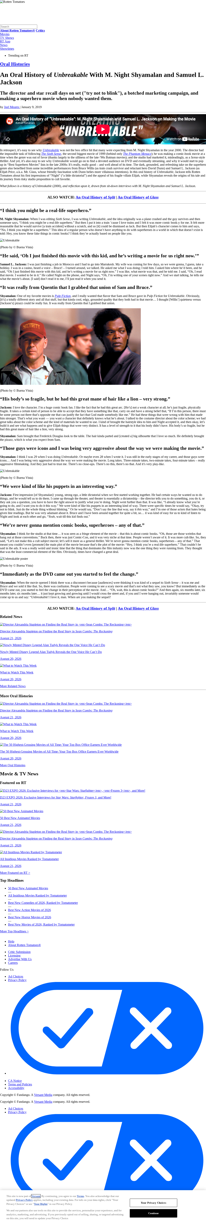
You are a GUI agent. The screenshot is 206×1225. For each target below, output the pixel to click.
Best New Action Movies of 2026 (29, 910)
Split (111, 197)
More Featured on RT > (15, 872)
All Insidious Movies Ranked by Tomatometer (37, 895)
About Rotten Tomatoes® (24, 945)
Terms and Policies (20, 1084)
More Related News (13, 686)
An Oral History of (92, 197)
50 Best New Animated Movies (28, 888)
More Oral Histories (12, 765)
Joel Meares (12, 107)
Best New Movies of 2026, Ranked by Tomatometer (41, 924)
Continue (153, 1213)
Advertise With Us (20, 959)
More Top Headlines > (14, 931)
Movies (4, 34)
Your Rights (40, 1203)
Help (11, 941)
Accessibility (16, 1088)
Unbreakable (51, 150)
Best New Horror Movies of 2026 (29, 917)
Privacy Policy (17, 980)
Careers (13, 962)
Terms (80, 1196)
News (3, 45)
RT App (5, 41)
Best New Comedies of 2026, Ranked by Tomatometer (43, 902)
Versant (36, 1196)
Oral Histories (15, 64)
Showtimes (7, 48)
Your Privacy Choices (25, 1077)
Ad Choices (15, 976)
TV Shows (7, 37)
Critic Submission (19, 952)
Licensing (14, 955)
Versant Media (43, 1095)
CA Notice (15, 1080)
